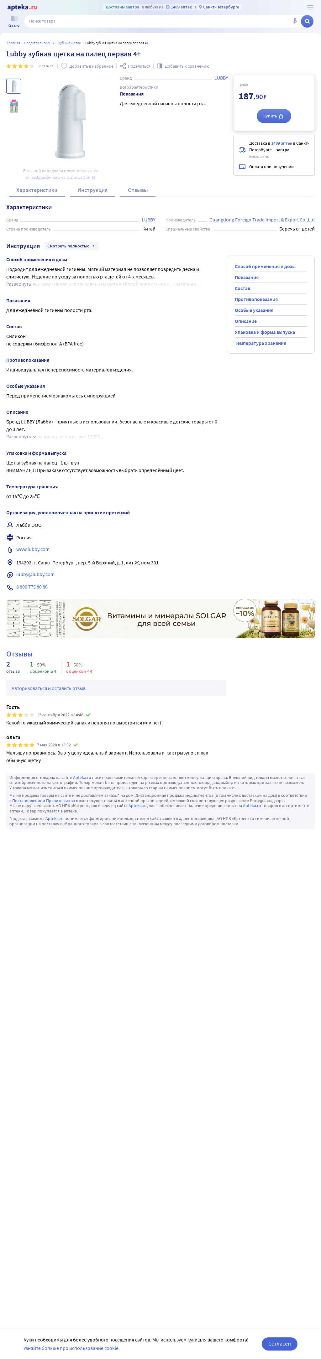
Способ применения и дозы (265, 266)
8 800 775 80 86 (32, 587)
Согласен (279, 1343)
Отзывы (138, 190)
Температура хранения (260, 343)
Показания (247, 277)
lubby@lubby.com (35, 574)
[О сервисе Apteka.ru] (310, 7)
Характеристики (36, 190)
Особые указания (254, 310)
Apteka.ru (82, 777)
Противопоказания (256, 299)
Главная (13, 42)
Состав (242, 288)
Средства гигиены (39, 42)
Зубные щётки (69, 42)
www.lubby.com (33, 549)
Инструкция (92, 190)
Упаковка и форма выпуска (265, 332)
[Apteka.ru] (22, 7)
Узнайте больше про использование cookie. (72, 1348)
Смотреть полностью (68, 246)
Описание (246, 321)
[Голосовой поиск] (295, 21)
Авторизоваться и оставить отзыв (49, 688)
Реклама (305, 603)
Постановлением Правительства (43, 800)
